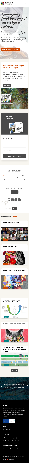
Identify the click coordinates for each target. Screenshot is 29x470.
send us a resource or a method (11, 440)
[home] (12, 3)
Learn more (7, 85)
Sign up (5, 176)
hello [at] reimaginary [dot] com (11, 438)
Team (14, 208)
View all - (16, 216)
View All (14, 370)
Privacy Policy (6, 429)
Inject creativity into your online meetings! (14, 66)
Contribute (14, 192)
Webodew (11, 459)
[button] (26, 3)
